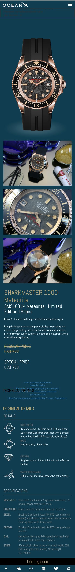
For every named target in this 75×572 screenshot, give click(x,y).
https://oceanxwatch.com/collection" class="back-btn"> (37, 398)
